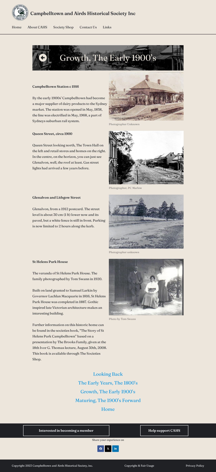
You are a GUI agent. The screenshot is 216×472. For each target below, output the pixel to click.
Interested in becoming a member (66, 430)
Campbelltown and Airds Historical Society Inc (82, 13)
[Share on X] (108, 448)
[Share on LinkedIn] (115, 448)
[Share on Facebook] (100, 448)
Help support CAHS (164, 430)
